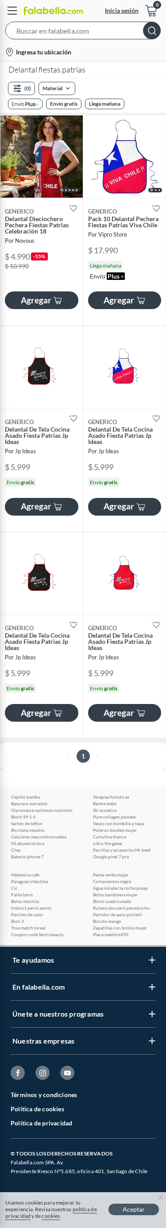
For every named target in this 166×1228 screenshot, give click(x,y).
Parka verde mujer (110, 874)
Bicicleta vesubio (28, 830)
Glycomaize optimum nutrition (42, 810)
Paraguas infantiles (29, 881)
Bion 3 (17, 921)
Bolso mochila (25, 901)
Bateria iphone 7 (27, 856)
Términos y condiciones (44, 1094)
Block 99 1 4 (23, 816)
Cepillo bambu (25, 797)
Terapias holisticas (111, 797)
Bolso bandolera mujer (115, 894)
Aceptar (134, 1209)
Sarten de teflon (26, 823)
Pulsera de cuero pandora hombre (124, 907)
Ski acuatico (105, 810)
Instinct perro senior (31, 907)
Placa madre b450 (110, 934)
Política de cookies (37, 1109)
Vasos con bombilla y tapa (118, 823)
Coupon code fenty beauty (37, 934)
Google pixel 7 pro (111, 856)
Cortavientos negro (112, 881)
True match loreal (28, 927)
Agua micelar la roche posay (120, 888)
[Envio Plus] (25, 104)
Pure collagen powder (114, 816)
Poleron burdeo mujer (115, 830)
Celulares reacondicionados (38, 836)
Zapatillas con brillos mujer (120, 927)
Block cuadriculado (112, 901)
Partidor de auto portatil (117, 914)
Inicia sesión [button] (122, 10)
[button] (83, 32)
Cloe (15, 850)
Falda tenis (22, 894)
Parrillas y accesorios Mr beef (121, 850)
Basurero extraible (29, 803)
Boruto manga (107, 921)
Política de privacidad (41, 1123)
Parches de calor (27, 914)
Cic (14, 888)
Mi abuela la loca (27, 843)
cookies (51, 1216)
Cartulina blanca (109, 836)
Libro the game (107, 843)
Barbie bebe (104, 803)
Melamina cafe (25, 874)
